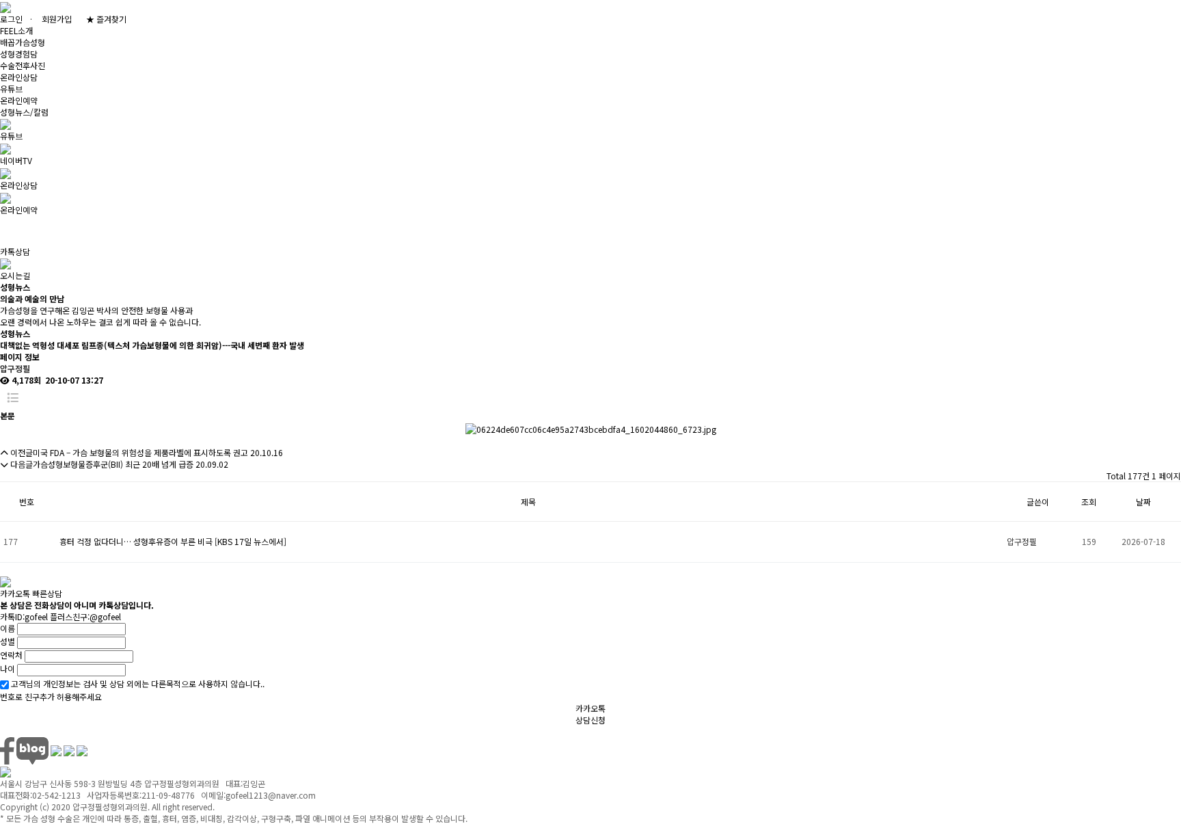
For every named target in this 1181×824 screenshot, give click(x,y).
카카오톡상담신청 (590, 714)
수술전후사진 (22, 65)
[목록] (12, 398)
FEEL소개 (16, 30)
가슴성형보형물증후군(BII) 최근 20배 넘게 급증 (113, 464)
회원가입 (57, 19)
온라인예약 (19, 100)
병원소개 (15, 731)
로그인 (11, 19)
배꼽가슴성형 (22, 42)
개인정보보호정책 (137, 731)
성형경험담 (19, 53)
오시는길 (205, 731)
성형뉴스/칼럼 (24, 112)
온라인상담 (19, 77)
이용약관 (68, 731)
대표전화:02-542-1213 (281, 731)
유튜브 (11, 88)
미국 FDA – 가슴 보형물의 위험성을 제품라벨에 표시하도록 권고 (140, 452)
